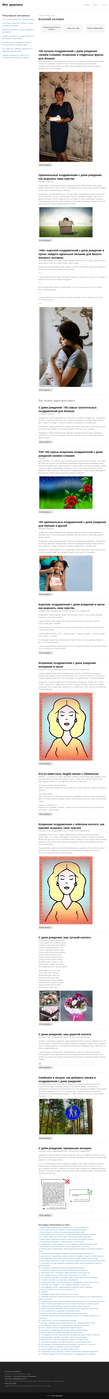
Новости (96, 5)
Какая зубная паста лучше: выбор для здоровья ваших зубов (62, 1232)
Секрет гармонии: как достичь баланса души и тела (59, 1349)
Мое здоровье (12, 4)
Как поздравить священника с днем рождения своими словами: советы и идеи (69, 1258)
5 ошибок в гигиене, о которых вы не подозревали (59, 1280)
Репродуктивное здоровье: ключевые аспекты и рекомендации (64, 1337)
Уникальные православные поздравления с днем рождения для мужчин (67, 1254)
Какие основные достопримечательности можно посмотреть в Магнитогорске (70, 1304)
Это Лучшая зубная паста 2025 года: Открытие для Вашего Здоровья (65, 1237)
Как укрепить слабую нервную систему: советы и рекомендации (64, 1330)
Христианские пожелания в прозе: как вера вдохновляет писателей (64, 1246)
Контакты (8, 1376)
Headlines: (44, 1292)
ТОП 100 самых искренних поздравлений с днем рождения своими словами (71, 453)
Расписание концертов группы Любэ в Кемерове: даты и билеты (64, 1270)
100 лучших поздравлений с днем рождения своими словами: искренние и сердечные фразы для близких (71, 54)
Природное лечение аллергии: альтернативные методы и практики (65, 1306)
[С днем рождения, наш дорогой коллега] (73, 1063)
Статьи (104, 5)
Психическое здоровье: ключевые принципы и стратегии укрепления (66, 1342)
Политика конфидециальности (16, 1379)
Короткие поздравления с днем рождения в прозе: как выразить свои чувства (72, 606)
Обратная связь (10, 1383)
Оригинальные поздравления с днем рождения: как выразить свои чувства (70, 176)
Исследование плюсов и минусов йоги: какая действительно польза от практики (70, 1335)
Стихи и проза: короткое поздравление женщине (59, 1320)
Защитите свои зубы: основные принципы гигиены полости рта (64, 1313)
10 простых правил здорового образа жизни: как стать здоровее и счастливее (69, 1308)
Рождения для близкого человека (51, 28)
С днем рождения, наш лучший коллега (65, 937)
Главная (87, 5)
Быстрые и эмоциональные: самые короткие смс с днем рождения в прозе (68, 1323)
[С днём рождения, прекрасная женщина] (73, 1194)
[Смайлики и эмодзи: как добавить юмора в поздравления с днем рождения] (73, 1116)
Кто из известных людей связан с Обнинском (69, 774)
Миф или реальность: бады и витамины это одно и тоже (61, 1332)
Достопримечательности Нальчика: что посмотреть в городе (63, 1275)
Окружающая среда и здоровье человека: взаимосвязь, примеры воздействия (69, 1351)
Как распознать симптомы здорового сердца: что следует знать (64, 1340)
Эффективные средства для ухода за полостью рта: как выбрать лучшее (66, 1239)
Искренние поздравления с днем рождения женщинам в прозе (67, 664)
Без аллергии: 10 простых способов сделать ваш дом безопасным (65, 1325)
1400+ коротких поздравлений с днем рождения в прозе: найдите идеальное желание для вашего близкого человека (71, 254)
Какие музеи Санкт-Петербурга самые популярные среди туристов (65, 1273)
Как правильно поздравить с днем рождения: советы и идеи (62, 1242)
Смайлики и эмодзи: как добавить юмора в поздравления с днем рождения (67, 1079)
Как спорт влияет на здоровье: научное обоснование (60, 1347)
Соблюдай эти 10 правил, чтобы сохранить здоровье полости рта (65, 1285)
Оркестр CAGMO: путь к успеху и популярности (58, 1289)
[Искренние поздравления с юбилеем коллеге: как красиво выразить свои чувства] (73, 890)
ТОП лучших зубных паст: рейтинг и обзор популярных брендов (63, 1230)
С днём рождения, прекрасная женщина (65, 1148)
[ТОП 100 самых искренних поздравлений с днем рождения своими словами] (73, 493)
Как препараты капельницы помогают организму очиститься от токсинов (68, 1344)
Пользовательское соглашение (24, 1376)
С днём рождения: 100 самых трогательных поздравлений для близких (68, 409)
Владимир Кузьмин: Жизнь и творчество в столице (59, 1294)
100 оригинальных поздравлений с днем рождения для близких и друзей (72, 523)
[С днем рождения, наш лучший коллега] (73, 1006)
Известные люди (73, 28)
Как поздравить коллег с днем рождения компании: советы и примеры (66, 1287)
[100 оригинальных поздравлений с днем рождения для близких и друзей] (73, 573)
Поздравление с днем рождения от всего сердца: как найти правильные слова (68, 1244)
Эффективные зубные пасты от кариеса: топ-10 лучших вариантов (64, 1227)
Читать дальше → (45, 165)
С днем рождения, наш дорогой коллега (65, 1034)
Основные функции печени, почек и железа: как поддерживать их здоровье (68, 1354)
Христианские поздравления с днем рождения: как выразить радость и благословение (72, 1256)
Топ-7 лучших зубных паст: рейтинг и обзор (18, 19)
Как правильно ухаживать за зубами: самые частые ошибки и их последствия (69, 1277)
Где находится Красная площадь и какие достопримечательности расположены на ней (73, 1261)
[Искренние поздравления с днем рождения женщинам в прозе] (73, 726)
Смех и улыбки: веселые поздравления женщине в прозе (61, 1328)
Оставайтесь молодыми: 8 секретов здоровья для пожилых (63, 1268)
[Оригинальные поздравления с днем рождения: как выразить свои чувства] (73, 222)
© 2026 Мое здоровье (13, 1371)
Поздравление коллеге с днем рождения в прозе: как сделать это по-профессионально (73, 1301)
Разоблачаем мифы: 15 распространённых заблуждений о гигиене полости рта (70, 1282)
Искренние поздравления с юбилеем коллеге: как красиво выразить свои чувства (71, 826)
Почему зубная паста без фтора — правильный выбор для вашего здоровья (68, 1234)
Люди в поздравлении (95, 28)
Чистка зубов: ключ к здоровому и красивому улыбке (60, 1311)
